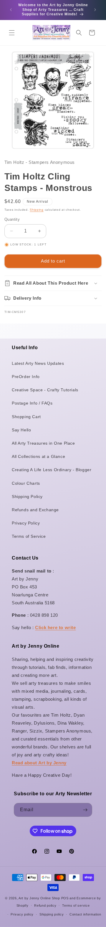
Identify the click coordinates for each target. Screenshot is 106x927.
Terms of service (76, 905)
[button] (11, 32)
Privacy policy (22, 914)
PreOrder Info (26, 376)
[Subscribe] (85, 810)
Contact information (85, 914)
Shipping (37, 209)
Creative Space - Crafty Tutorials (45, 389)
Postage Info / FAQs (32, 403)
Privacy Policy (26, 523)
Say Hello (21, 430)
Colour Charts (26, 483)
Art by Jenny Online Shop (39, 898)
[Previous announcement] (10, 9)
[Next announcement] (95, 9)
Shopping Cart (26, 416)
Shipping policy (51, 914)
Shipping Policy (27, 496)
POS (65, 898)
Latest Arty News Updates (38, 363)
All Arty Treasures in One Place (43, 443)
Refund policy (45, 905)
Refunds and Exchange (35, 509)
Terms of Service (29, 536)
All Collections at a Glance (38, 456)
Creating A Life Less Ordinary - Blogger (51, 469)
